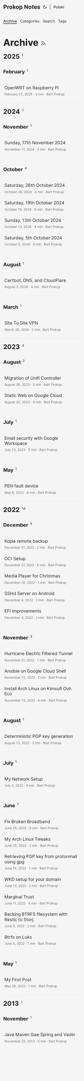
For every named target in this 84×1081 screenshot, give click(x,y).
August (12, 264)
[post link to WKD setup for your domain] (42, 882)
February (14, 72)
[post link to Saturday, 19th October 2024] (42, 205)
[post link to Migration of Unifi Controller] (42, 381)
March (10, 307)
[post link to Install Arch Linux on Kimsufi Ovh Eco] (42, 694)
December (15, 525)
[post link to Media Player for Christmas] (42, 578)
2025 (11, 56)
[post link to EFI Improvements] (42, 613)
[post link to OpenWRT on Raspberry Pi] (42, 90)
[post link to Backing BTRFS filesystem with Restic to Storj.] (42, 919)
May (8, 470)
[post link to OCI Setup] (42, 561)
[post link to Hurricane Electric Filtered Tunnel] (42, 656)
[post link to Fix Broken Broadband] (42, 824)
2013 (11, 1003)
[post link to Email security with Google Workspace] (42, 443)
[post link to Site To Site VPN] (42, 325)
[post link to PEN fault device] (42, 488)
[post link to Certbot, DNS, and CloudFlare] (42, 283)
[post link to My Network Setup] (42, 781)
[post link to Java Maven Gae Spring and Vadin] (42, 1037)
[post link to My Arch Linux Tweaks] (42, 842)
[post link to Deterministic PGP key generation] (42, 739)
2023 (11, 347)
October (13, 169)
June (9, 805)
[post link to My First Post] (42, 982)
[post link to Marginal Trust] (42, 899)
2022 (11, 510)
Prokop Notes (21, 7)
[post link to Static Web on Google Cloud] (42, 398)
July (8, 422)
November (15, 127)
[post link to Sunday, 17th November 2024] (42, 145)
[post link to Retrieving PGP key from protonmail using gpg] (42, 862)
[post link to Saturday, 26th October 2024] (42, 188)
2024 (11, 111)
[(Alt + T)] (45, 7)
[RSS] (43, 42)
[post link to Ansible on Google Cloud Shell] (42, 673)
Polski (58, 7)
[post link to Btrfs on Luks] (42, 940)
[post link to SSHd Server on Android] (42, 596)
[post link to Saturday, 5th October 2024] (42, 240)
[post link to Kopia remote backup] (42, 543)
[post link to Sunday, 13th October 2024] (42, 223)
